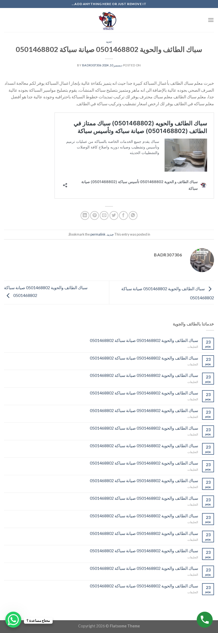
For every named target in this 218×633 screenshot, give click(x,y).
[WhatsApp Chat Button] (13, 620)
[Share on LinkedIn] (85, 215)
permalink (98, 234)
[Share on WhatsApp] (133, 215)
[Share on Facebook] (123, 215)
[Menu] (211, 19)
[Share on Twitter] (114, 215)
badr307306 (92, 65)
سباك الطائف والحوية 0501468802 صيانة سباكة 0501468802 (144, 340)
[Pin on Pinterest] (94, 215)
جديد (109, 41)
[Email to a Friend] (104, 215)
